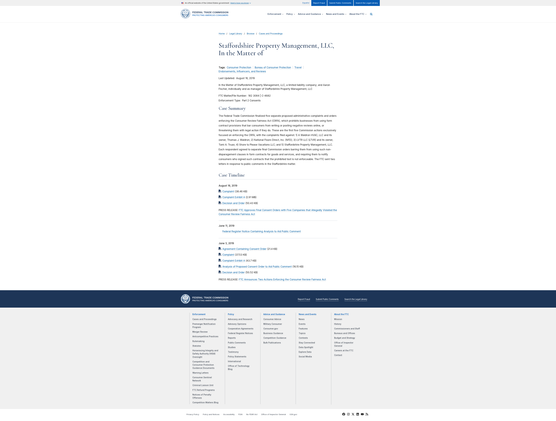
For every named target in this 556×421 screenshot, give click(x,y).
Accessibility (229, 414)
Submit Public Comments (340, 3)
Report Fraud (319, 3)
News (301, 319)
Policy (231, 314)
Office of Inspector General (273, 414)
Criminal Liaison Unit (202, 385)
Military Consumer (272, 324)
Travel (298, 67)
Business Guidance (273, 333)
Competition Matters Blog (205, 402)
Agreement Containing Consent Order (244, 249)
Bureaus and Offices (344, 333)
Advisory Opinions (237, 324)
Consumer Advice (272, 319)
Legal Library (235, 33)
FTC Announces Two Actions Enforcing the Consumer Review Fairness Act (282, 279)
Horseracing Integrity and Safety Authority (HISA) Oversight (205, 353)
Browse (250, 33)
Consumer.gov (270, 328)
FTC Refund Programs (203, 390)
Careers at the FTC (343, 350)
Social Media (305, 356)
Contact (338, 355)
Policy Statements (237, 356)
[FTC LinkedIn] (357, 414)
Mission (338, 319)
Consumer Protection (239, 67)
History (337, 324)
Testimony (233, 352)
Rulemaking (198, 341)
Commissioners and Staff (347, 328)
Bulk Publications (272, 342)
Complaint (228, 191)
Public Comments (237, 342)
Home (222, 33)
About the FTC (341, 314)
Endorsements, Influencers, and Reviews (242, 71)
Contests (303, 338)
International (234, 361)
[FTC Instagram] (348, 414)
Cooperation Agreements (240, 328)
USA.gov (293, 414)
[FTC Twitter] (353, 414)
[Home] (206, 17)
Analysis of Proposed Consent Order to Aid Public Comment (257, 266)
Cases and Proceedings (271, 33)
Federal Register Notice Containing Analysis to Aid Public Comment (261, 231)
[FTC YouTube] (362, 414)
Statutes (196, 346)
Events (302, 324)
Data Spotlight (306, 347)
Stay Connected (307, 342)
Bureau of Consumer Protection (273, 67)
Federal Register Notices (240, 333)
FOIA (240, 414)
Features (303, 328)
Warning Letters (200, 373)
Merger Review (200, 332)
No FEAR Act (251, 414)
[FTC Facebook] (343, 414)
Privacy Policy (192, 414)
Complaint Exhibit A (233, 197)
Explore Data (305, 352)
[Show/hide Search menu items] (371, 14)
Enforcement (198, 314)
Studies (232, 347)
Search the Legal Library (367, 3)
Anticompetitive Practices (205, 336)
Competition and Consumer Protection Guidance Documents (203, 364)
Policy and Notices (211, 414)
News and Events (307, 314)
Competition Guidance (274, 338)
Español (305, 3)
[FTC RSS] (366, 414)
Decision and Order (233, 203)
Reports (232, 338)
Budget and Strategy (344, 338)
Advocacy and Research (240, 319)
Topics (302, 333)
